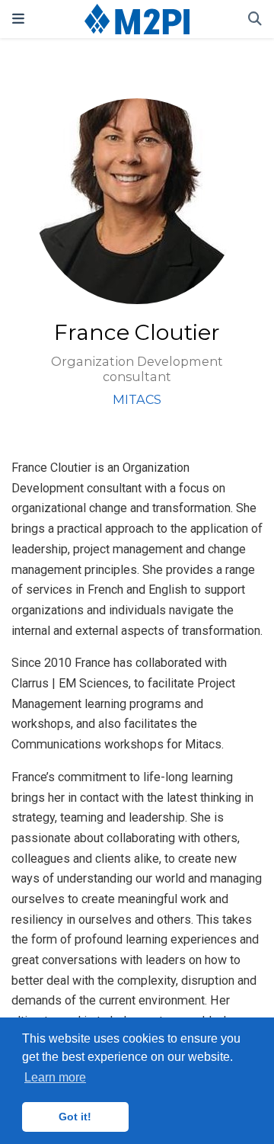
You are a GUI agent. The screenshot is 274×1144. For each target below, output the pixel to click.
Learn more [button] (55, 1077)
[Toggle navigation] (18, 18)
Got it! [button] (75, 1116)
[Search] (255, 19)
